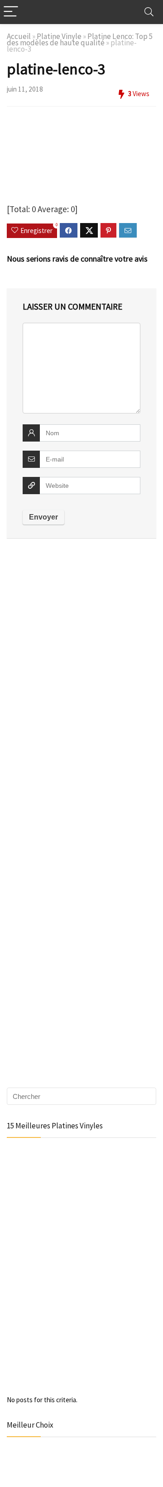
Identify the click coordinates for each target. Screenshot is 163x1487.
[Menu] (11, 12)
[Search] (149, 12)
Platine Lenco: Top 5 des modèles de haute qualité (80, 39)
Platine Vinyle (59, 36)
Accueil (19, 36)
